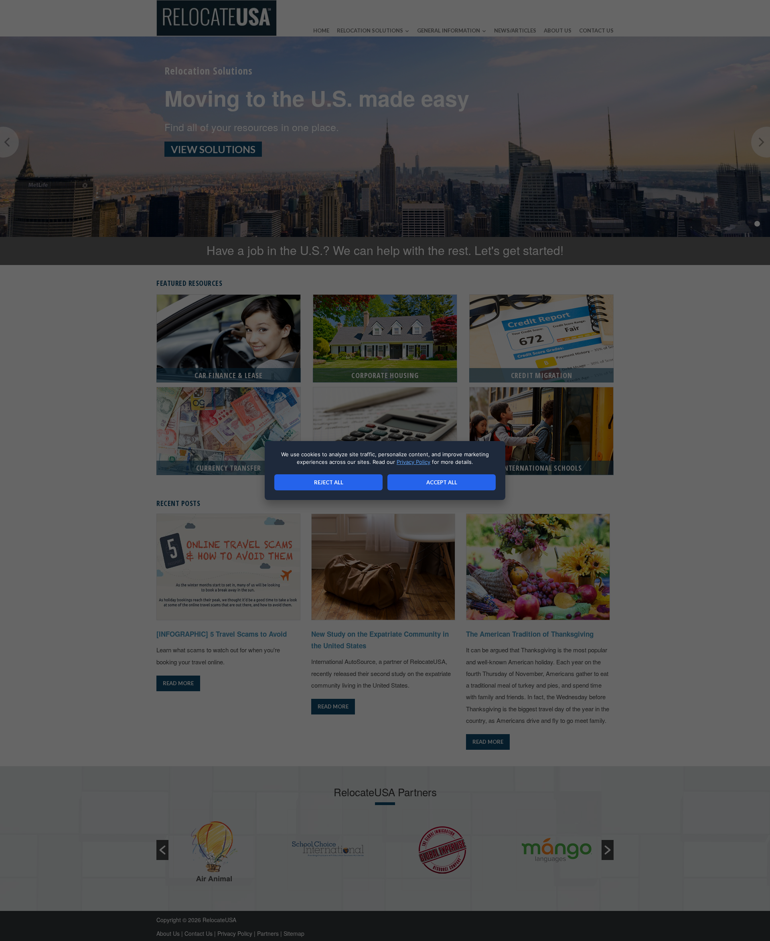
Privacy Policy (413, 462)
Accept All (441, 482)
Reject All (328, 482)
